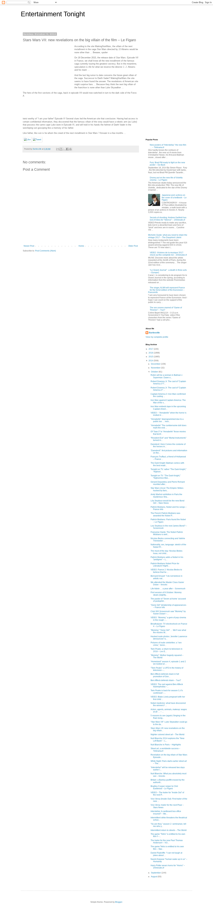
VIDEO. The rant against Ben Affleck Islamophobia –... (167, 685)
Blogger (118, 902)
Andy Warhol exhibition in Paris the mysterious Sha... (166, 495)
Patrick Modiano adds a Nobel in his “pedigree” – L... (167, 558)
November (156, 368)
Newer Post (29, 246)
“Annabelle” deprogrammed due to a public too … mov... (167, 420)
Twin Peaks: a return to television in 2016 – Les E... (166, 650)
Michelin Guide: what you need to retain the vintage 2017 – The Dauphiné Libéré (167, 236)
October (155, 372)
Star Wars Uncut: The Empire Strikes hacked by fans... (167, 489)
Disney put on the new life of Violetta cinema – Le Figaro (166, 178)
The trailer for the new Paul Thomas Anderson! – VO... (167, 841)
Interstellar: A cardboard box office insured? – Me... (166, 812)
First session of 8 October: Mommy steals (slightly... (166, 593)
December (156, 364)
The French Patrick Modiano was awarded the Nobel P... (165, 514)
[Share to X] (64, 149)
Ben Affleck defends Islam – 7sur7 (166, 680)
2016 (151, 353)
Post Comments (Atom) (45, 251)
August (154, 876)
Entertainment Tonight (53, 14)
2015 (151, 356)
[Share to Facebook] (67, 149)
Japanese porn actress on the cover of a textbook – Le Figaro (174, 197)
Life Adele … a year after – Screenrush (168, 588)
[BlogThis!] (61, 149)
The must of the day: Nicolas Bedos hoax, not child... (166, 552)
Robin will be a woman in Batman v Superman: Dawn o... (166, 376)
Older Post (133, 246)
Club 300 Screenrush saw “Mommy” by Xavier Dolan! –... (168, 612)
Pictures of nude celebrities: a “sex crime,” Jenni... (166, 643)
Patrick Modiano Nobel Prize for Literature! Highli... (165, 564)
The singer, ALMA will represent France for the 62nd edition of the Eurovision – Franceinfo (166, 290)
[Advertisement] (48, 65)
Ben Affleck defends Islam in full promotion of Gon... (165, 675)
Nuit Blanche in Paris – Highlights (166, 744)
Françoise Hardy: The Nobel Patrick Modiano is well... (167, 533)
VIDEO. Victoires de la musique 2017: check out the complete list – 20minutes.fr (168, 253)
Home (81, 246)
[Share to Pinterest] (70, 149)
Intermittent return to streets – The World (169, 830)
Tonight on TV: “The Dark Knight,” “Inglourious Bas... (166, 476)
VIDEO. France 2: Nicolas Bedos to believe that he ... (166, 571)
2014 (151, 360)
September (156, 873)
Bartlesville (154, 333)
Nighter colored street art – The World (167, 734)
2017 (151, 349)
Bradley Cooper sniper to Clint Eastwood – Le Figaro (164, 787)
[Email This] (57, 149)
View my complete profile (157, 337)
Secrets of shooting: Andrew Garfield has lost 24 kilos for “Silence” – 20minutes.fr (168, 218)
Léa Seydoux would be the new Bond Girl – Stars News (167, 502)
